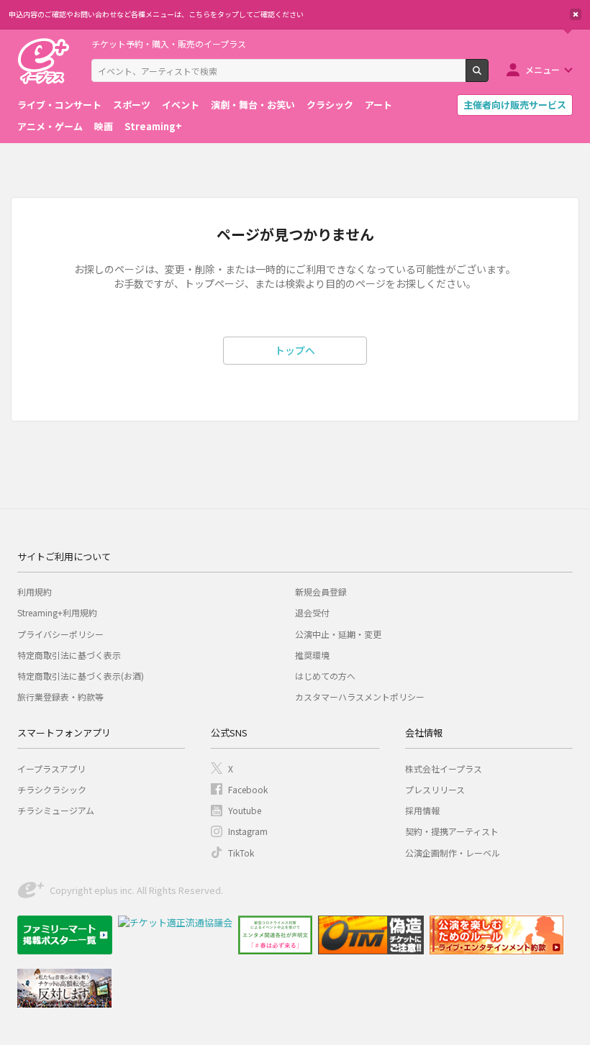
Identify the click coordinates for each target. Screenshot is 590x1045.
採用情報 (422, 810)
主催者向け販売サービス (514, 104)
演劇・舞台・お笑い (253, 104)
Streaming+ (153, 126)
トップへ (295, 350)
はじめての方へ (325, 676)
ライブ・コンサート (59, 104)
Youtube (244, 810)
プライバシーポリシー (60, 634)
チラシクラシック (51, 789)
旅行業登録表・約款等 (60, 696)
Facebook (248, 789)
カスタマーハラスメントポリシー (360, 696)
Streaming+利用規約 (57, 612)
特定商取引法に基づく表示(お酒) (80, 676)
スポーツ (131, 104)
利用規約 (34, 591)
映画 (103, 126)
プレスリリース (435, 789)
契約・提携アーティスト (452, 831)
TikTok (241, 853)
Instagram (248, 831)
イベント (180, 104)
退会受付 (312, 612)
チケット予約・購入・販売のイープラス (168, 43)
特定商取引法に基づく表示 (69, 655)
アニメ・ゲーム (50, 126)
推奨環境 (312, 655)
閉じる (575, 14)
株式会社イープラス (443, 768)
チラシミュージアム (55, 810)
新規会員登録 (321, 591)
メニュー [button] (542, 69)
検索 (488, 76)
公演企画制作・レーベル (452, 853)
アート (378, 104)
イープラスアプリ (51, 768)
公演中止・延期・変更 (338, 634)
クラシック (330, 104)
